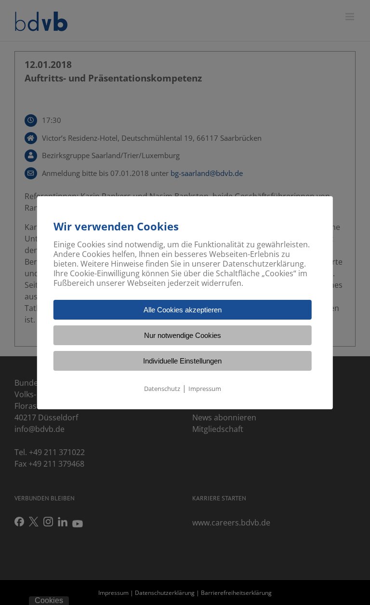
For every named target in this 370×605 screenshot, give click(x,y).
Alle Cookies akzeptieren (183, 310)
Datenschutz (162, 388)
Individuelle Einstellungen (182, 361)
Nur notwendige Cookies (182, 335)
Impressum (204, 388)
